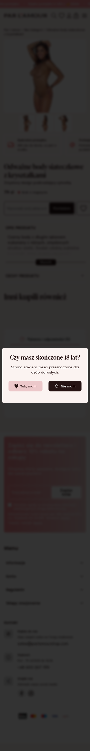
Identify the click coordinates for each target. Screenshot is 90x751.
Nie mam (68, 386)
